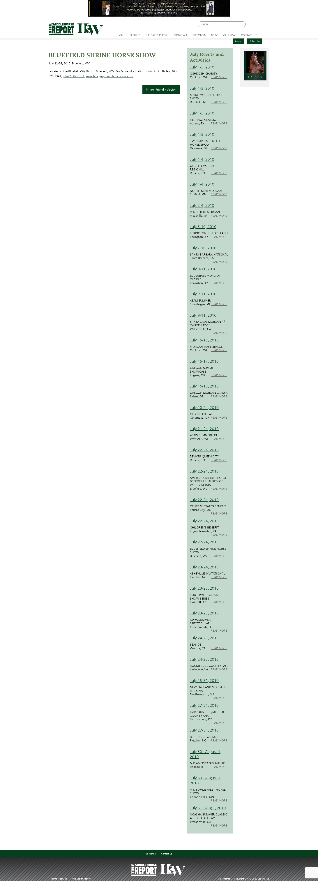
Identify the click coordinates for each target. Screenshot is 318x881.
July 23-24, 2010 (204, 567)
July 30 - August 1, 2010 (205, 753)
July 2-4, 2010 (202, 205)
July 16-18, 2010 (204, 386)
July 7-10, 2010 (203, 248)
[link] (121, 34)
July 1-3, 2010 (202, 67)
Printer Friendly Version (161, 89)
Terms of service (59, 879)
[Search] (243, 24)
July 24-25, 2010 (204, 638)
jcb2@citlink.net (73, 76)
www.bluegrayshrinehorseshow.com (109, 76)
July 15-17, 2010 (204, 361)
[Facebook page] (250, 25)
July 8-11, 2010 (203, 269)
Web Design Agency (81, 879)
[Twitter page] (257, 25)
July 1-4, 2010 (202, 159)
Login (238, 41)
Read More (219, 77)
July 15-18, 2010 (204, 340)
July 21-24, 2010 (204, 428)
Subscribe (255, 41)
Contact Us (166, 853)
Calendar (229, 35)
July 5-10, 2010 (203, 226)
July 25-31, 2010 (204, 680)
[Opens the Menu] (264, 33)
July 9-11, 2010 (203, 294)
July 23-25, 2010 (204, 588)
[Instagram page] (264, 25)
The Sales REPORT (157, 35)
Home (121, 35)
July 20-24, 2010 (204, 407)
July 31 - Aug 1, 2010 (208, 807)
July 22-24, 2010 (204, 449)
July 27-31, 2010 (204, 705)
